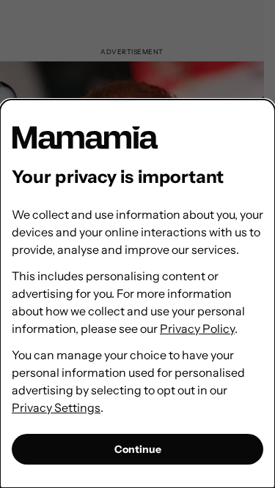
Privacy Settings (56, 407)
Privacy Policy (197, 328)
